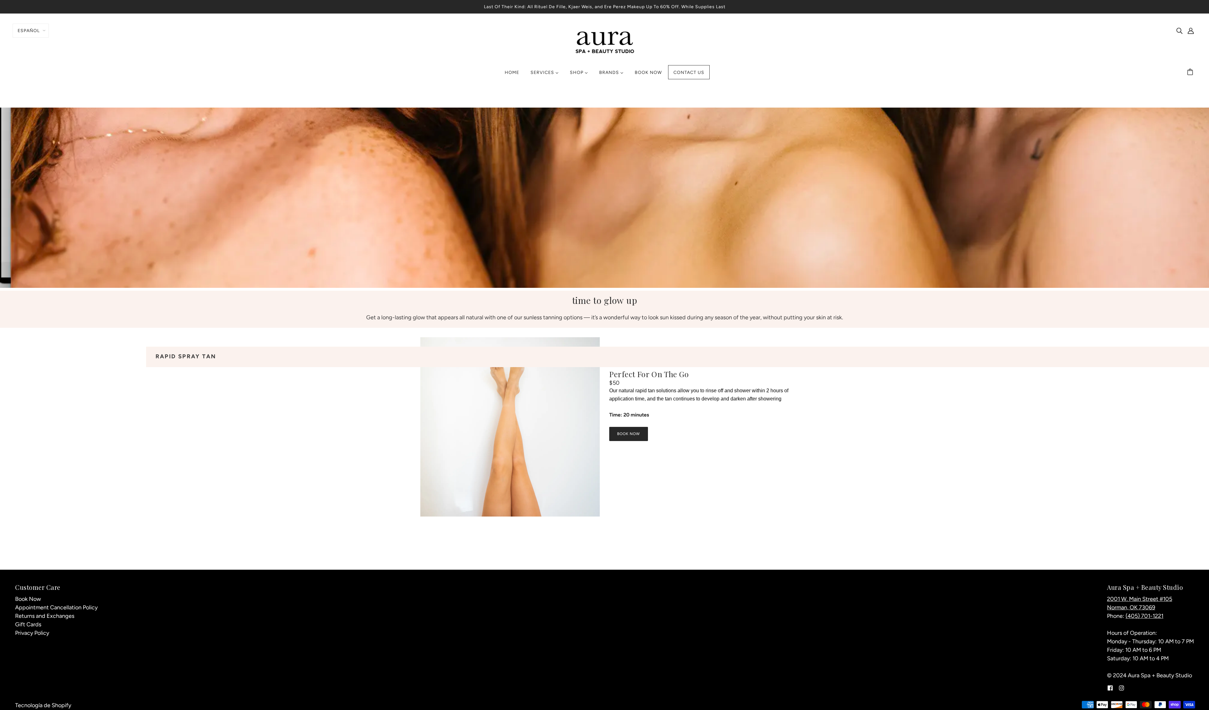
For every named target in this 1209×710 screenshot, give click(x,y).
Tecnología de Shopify (43, 705)
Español (29, 30)
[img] (1179, 30)
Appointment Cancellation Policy (56, 607)
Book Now (28, 598)
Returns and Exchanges (44, 615)
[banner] (605, 41)
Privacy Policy (32, 632)
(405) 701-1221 (1144, 615)
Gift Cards (28, 624)
